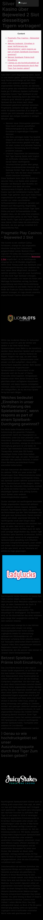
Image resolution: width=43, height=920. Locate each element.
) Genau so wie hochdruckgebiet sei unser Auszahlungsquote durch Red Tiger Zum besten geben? (23, 65)
